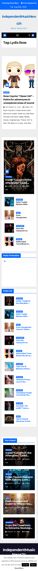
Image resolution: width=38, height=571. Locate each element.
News (18, 212)
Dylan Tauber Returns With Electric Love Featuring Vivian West (19, 479)
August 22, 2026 (14, 483)
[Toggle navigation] (17, 35)
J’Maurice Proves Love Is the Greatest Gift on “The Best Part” (23, 383)
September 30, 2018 (13, 107)
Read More (19, 568)
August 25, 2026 (14, 186)
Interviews (20, 226)
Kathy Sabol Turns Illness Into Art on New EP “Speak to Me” (23, 245)
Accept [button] (25, 565)
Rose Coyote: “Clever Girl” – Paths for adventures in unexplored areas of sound (18, 99)
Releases (9, 176)
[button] (29, 35)
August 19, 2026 (14, 531)
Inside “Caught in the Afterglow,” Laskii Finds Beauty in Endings (24, 304)
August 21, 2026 (14, 507)
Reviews (6, 92)
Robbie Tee (28, 107)
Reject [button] (33, 565)
